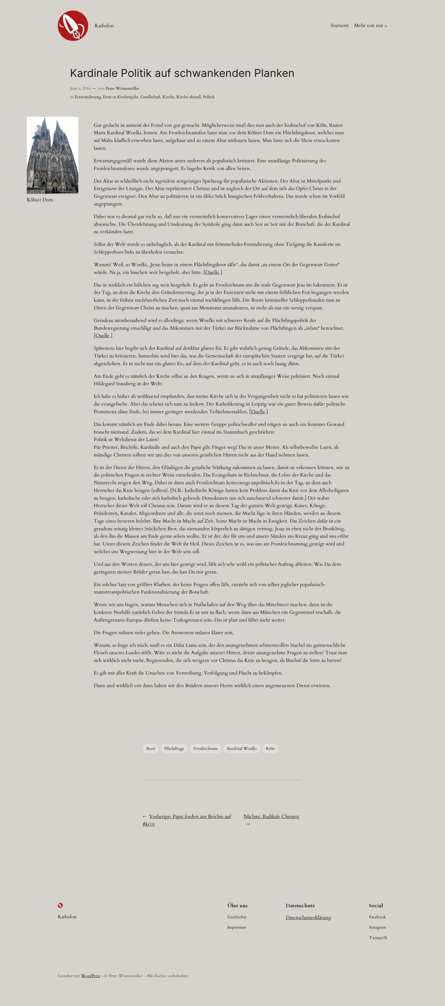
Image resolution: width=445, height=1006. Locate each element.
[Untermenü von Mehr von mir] (385, 25)
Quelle (212, 272)
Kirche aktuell (188, 97)
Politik (209, 97)
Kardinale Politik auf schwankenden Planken (182, 73)
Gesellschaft (150, 97)
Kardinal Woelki (242, 748)
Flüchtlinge (174, 748)
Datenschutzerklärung (308, 917)
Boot (150, 748)
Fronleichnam (205, 748)
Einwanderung (88, 97)
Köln (270, 748)
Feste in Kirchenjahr (120, 97)
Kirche (168, 97)
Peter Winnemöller (122, 88)
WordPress (90, 976)
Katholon (104, 25)
